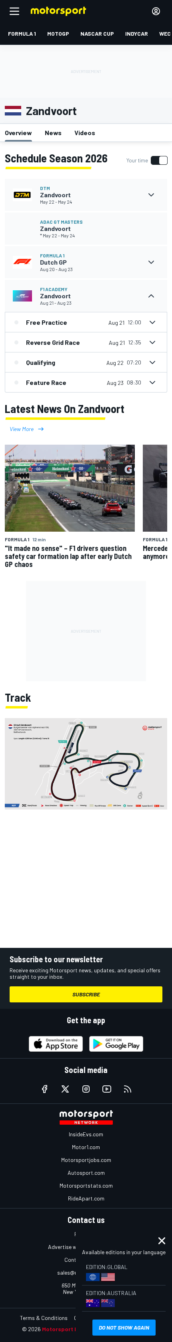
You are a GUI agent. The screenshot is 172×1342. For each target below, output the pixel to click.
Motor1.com (86, 1147)
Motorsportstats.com (86, 1185)
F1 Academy (54, 289)
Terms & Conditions (44, 1317)
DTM (45, 188)
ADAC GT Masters (61, 222)
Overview (18, 132)
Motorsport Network (70, 1329)
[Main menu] (14, 11)
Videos (84, 132)
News (53, 132)
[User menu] (156, 11)
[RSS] (128, 1089)
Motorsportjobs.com (86, 1159)
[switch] (146, 160)
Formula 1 (52, 255)
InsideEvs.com (86, 1134)
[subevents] (151, 195)
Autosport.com (86, 1172)
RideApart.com (86, 1198)
